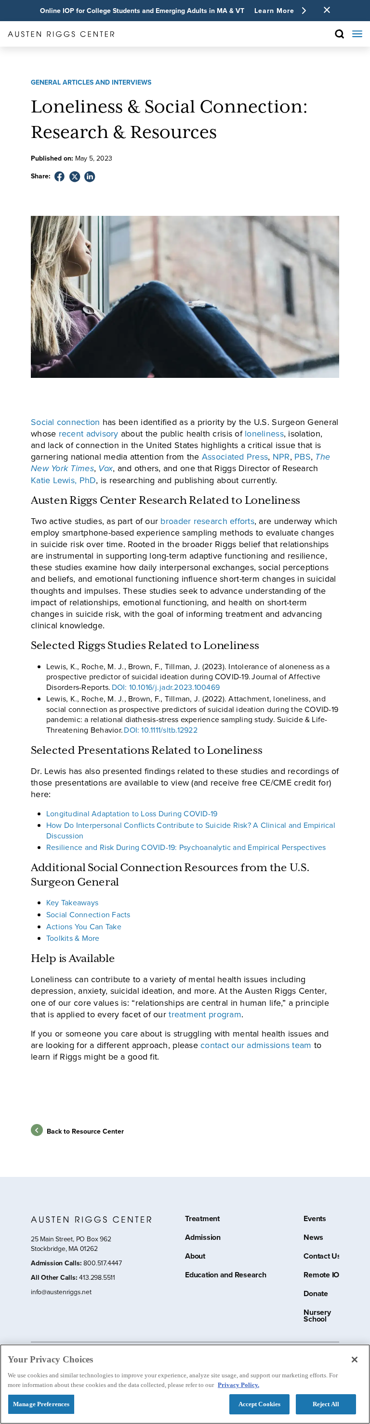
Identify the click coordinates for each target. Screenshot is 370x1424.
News (313, 1238)
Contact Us (322, 1257)
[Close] (354, 1359)
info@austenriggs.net (61, 1292)
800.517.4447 (102, 1263)
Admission (203, 1238)
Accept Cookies (259, 1404)
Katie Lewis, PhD (63, 480)
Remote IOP (324, 1276)
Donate (316, 1294)
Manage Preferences (41, 1404)
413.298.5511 (97, 1278)
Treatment (202, 1219)
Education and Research (225, 1276)
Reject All (326, 1404)
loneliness (264, 433)
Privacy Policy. (238, 1384)
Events (315, 1219)
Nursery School (317, 1316)
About (195, 1257)
